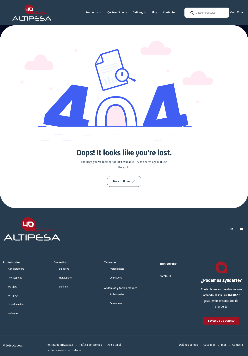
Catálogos (139, 12)
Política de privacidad (59, 344)
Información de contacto (66, 350)
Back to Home (121, 181)
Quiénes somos (117, 12)
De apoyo (13, 295)
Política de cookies (90, 344)
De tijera (12, 286)
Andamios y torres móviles (120, 288)
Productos (92, 12)
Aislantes (13, 313)
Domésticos (116, 277)
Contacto (169, 12)
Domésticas (61, 262)
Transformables (16, 304)
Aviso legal (114, 344)
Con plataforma (16, 268)
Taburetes (110, 262)
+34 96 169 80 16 (229, 295)
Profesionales (11, 262)
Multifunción (65, 277)
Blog (154, 12)
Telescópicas (15, 277)
